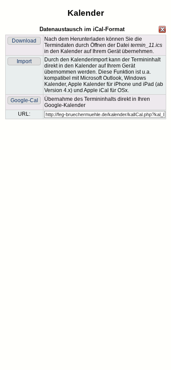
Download (24, 41)
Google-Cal (24, 100)
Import (24, 61)
